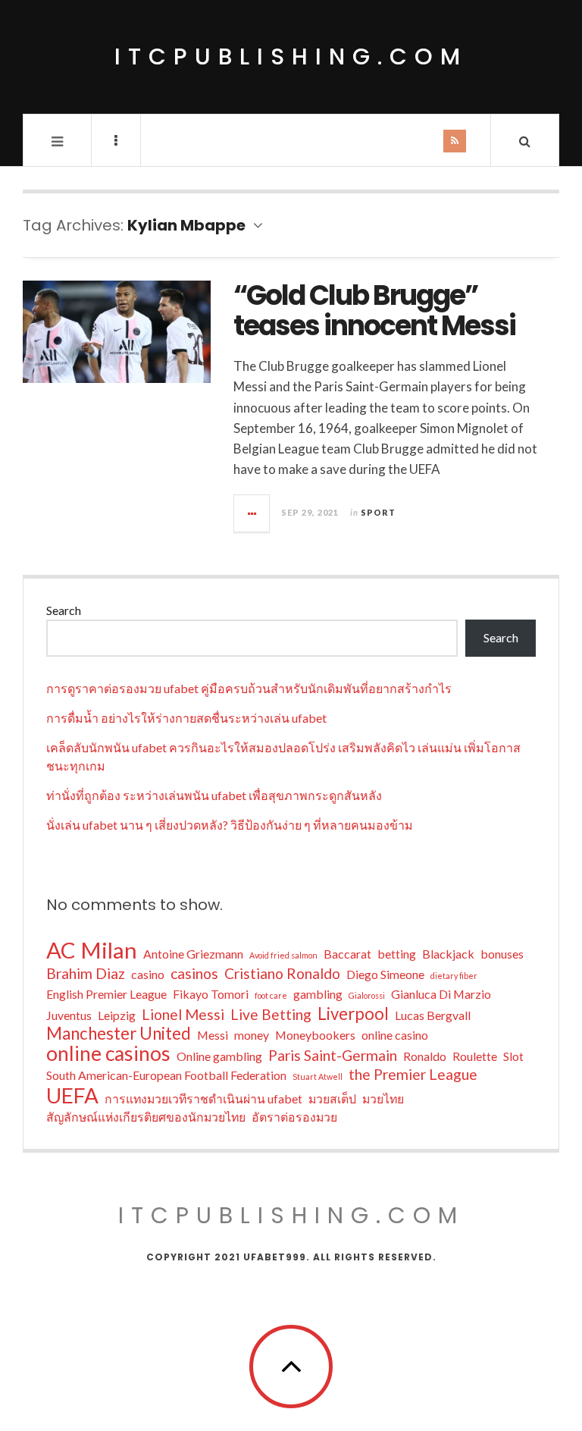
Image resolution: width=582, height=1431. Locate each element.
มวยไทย (383, 1098)
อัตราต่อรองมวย (294, 1116)
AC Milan (91, 950)
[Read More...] (252, 513)
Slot (513, 1056)
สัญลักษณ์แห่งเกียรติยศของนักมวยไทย (146, 1116)
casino (147, 974)
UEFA (72, 1095)
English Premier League (106, 994)
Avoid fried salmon (283, 955)
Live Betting (270, 1014)
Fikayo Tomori (211, 994)
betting (396, 953)
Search (63, 610)
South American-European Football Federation (166, 1075)
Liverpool (353, 1014)
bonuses (502, 953)
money (251, 1035)
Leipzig (117, 1015)
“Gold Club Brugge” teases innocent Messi (374, 310)
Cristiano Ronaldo (282, 973)
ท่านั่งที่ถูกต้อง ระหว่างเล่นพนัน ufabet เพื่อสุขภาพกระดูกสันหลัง (214, 795)
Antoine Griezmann (193, 953)
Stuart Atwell (318, 1076)
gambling (318, 994)
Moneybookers (315, 1035)
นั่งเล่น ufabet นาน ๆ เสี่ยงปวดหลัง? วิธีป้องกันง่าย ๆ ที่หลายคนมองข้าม (229, 824)
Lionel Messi (183, 1014)
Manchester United (118, 1034)
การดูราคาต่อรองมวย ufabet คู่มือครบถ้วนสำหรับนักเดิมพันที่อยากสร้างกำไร (249, 688)
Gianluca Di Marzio (441, 994)
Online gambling (219, 1056)
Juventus (69, 1015)
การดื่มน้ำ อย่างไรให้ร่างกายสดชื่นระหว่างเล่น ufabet (186, 718)
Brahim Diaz (85, 973)
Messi (212, 1035)
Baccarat (347, 953)
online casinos (108, 1053)
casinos (194, 973)
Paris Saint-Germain (332, 1055)
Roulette (474, 1056)
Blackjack (448, 953)
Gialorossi (367, 995)
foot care (271, 995)
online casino (394, 1035)
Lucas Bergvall (433, 1015)
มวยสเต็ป (332, 1098)
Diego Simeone (385, 974)
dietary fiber (453, 976)
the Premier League (413, 1074)
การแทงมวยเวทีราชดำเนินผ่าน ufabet (203, 1098)
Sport (378, 512)
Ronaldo (424, 1056)
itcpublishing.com (291, 56)
